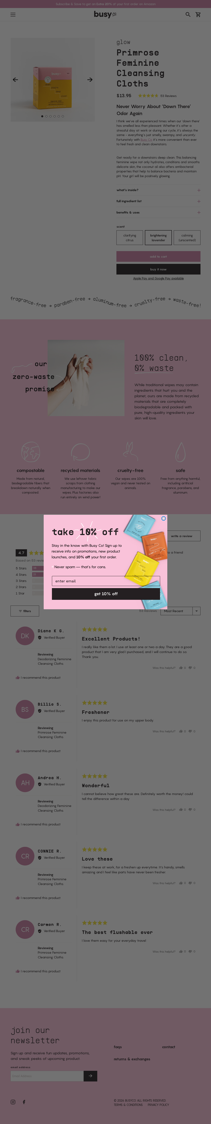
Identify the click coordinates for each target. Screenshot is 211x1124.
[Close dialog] (164, 518)
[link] (88, 545)
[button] (106, 594)
